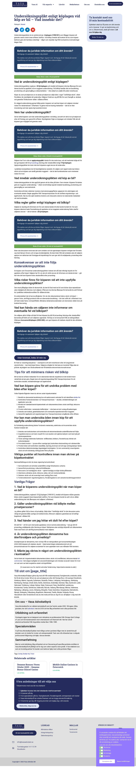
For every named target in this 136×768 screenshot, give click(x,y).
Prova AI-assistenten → (29, 67)
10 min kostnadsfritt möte (115, 3)
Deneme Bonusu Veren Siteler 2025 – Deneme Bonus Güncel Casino (28, 667)
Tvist (32, 654)
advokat (31, 609)
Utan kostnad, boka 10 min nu (32, 358)
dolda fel (77, 397)
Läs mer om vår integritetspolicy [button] (111, 745)
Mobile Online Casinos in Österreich (65, 665)
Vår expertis (47, 4)
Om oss (87, 4)
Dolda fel (26, 654)
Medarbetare (74, 4)
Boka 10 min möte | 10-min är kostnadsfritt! (48, 246)
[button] (16, 30)
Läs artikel (20, 673)
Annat (23, 24)
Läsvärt (62, 4)
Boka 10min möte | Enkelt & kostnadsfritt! (48, 156)
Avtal (20, 654)
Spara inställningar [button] (123, 761)
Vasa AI (35, 4)
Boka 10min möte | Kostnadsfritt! (48, 77)
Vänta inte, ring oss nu (27, 706)
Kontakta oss (100, 4)
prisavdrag (34, 163)
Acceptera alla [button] (107, 761)
